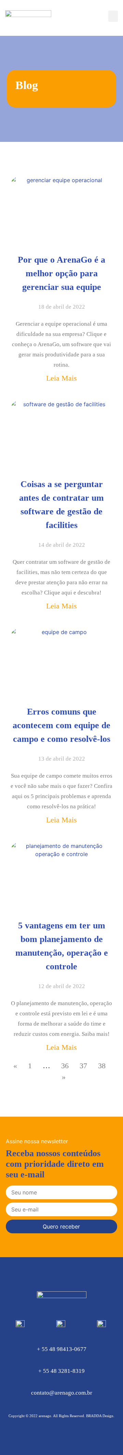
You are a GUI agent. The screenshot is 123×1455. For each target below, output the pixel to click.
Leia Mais (61, 378)
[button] (113, 16)
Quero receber (61, 1226)
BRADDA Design (99, 1416)
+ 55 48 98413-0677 (61, 1349)
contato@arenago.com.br (61, 1393)
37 (83, 1065)
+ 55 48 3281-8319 (61, 1371)
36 (65, 1065)
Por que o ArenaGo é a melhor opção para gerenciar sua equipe (61, 273)
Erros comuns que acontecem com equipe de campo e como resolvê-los (61, 725)
